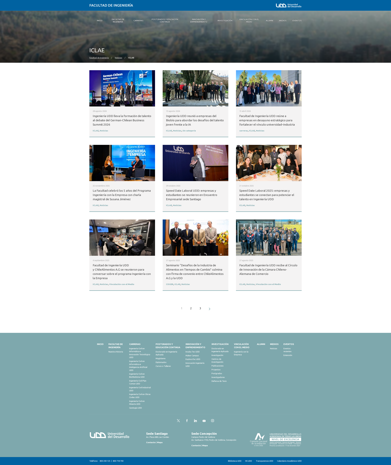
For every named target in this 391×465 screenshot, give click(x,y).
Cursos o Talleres (163, 366)
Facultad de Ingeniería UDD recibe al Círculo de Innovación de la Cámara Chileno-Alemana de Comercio (268, 269)
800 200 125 (105, 461)
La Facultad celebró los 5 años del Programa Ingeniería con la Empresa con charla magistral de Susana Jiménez (122, 195)
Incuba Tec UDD (193, 352)
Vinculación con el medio (241, 346)
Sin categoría (189, 131)
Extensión (287, 355)
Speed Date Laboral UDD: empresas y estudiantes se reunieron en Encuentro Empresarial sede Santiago (191, 195)
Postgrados (217, 373)
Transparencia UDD (264, 461)
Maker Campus (192, 355)
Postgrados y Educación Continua (168, 346)
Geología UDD (135, 408)
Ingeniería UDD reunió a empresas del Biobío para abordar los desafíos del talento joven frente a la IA (195, 120)
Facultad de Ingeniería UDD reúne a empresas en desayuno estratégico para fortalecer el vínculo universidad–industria (267, 120)
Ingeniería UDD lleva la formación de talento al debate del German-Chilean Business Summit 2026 (122, 120)
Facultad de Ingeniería (111, 5)
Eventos (288, 344)
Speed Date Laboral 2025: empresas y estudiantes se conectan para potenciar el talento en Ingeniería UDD (266, 195)
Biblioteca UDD (234, 461)
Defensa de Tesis (219, 381)
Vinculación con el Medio (121, 284)
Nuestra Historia (115, 352)
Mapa (160, 442)
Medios (274, 344)
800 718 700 (118, 461)
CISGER (169, 284)
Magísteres (161, 358)
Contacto (151, 442)
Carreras (135, 344)
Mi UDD (248, 461)
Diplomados (161, 362)
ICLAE (96, 131)
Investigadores (218, 377)
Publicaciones (218, 366)
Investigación (220, 344)
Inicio (100, 344)
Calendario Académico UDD (289, 461)
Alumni (261, 344)
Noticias (118, 58)
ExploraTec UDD (193, 359)
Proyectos (216, 369)
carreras (243, 131)
